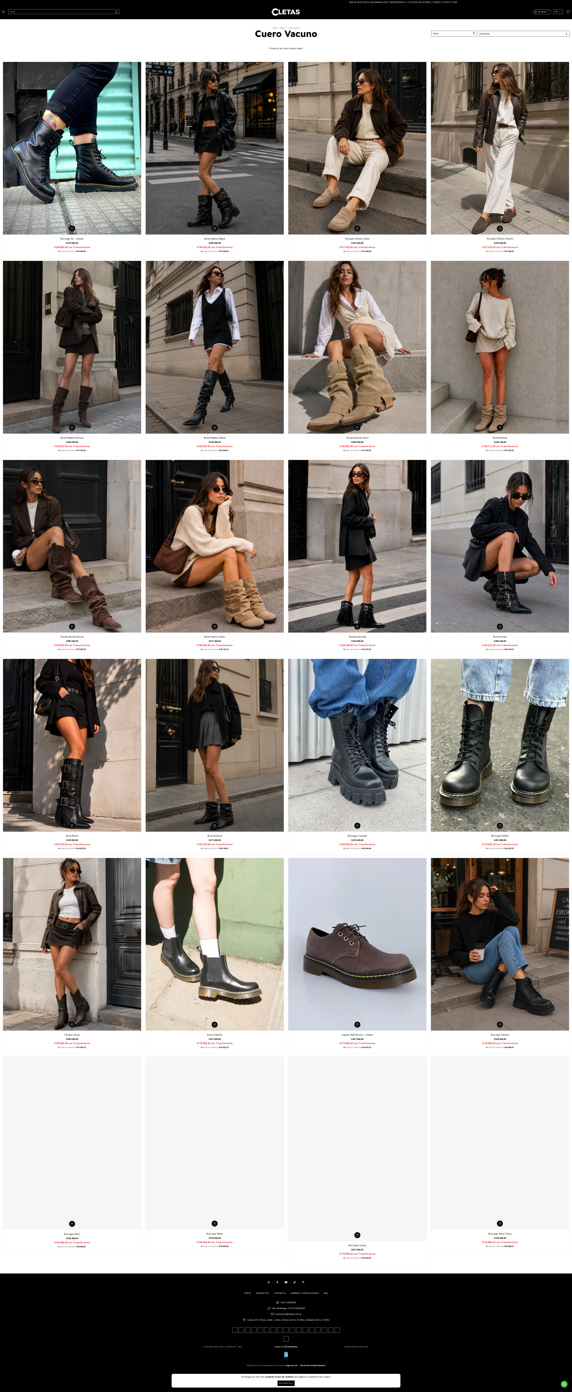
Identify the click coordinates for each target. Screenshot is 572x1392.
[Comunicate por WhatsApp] (564, 1384)
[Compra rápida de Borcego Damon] (500, 1025)
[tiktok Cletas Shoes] (295, 1282)
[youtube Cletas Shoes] (286, 1282)
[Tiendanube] (286, 1347)
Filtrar (436, 33)
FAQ (326, 1293)
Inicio (275, 28)
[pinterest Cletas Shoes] (303, 1282)
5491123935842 (288, 1302)
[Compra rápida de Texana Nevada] (357, 627)
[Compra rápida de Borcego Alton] (72, 1224)
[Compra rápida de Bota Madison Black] (215, 428)
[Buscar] (116, 12)
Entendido (286, 1383)
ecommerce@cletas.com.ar (288, 1314)
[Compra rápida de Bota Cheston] (215, 1025)
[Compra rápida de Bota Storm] (72, 826)
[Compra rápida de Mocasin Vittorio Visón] (357, 229)
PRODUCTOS (262, 1293)
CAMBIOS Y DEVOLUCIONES (304, 1293)
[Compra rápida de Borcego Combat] (357, 826)
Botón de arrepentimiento (312, 1365)
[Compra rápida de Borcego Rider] (215, 1224)
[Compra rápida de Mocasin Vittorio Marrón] (500, 229)
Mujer (282, 28)
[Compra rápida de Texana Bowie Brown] (72, 627)
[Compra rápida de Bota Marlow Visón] (215, 627)
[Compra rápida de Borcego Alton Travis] (500, 1224)
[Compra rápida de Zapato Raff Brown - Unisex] (357, 1025)
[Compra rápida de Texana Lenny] (72, 1025)
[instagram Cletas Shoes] (269, 1282)
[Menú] (4, 12)
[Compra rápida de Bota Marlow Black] (215, 229)
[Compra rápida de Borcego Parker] (500, 826)
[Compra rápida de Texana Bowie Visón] (357, 428)
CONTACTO (280, 1293)
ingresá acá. (292, 1365)
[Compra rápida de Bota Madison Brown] (72, 428)
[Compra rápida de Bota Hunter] (500, 627)
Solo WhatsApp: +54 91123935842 (288, 1308)
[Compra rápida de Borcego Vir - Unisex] (72, 229)
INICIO (247, 1293)
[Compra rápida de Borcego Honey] (357, 1235)
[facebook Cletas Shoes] (277, 1282)
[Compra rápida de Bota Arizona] (500, 428)
